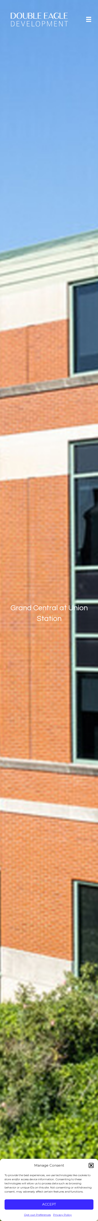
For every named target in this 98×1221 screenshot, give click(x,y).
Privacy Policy (62, 1214)
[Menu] (88, 19)
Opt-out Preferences (37, 1214)
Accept (49, 1204)
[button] (91, 1165)
